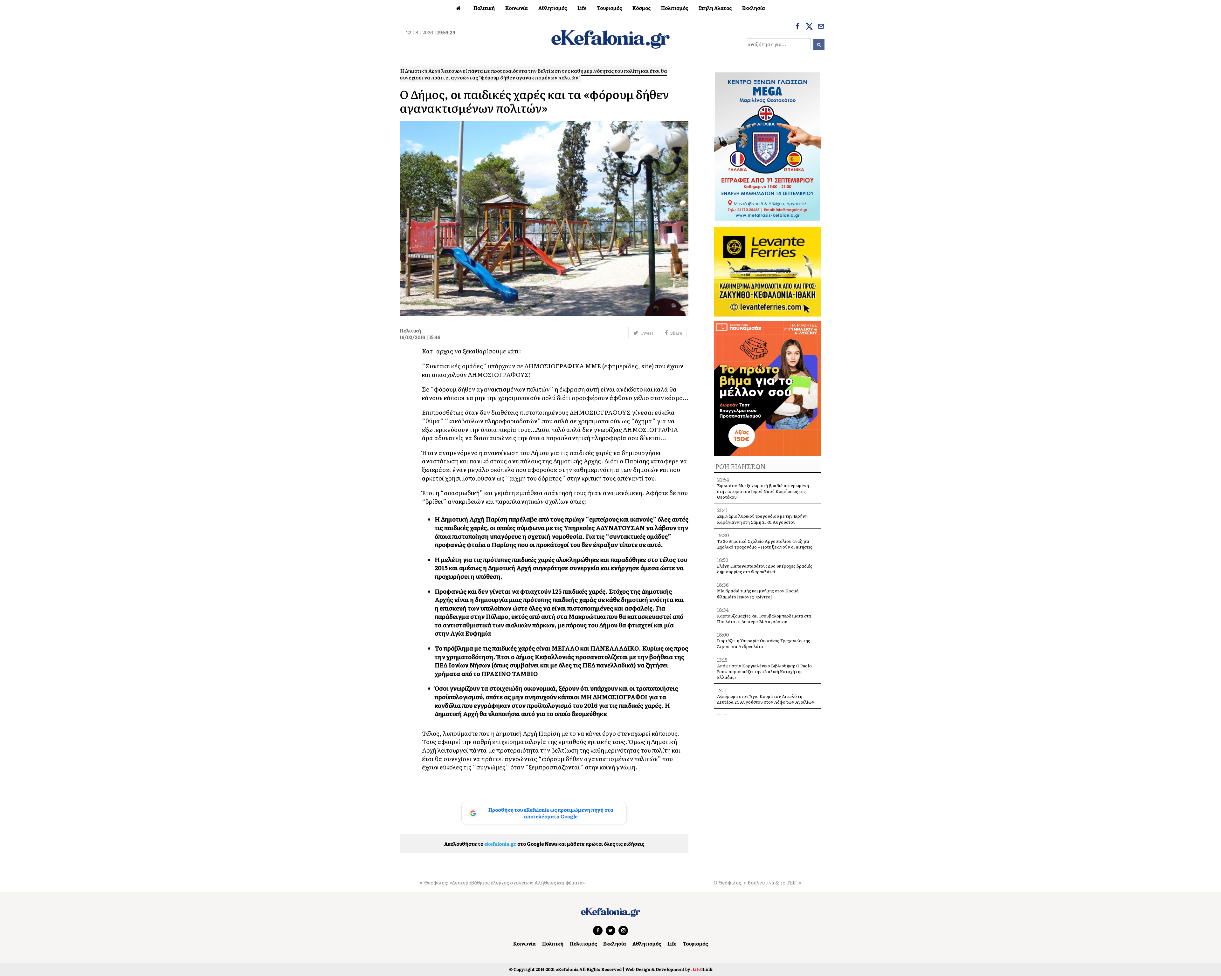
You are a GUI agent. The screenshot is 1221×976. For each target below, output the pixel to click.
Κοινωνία (524, 943)
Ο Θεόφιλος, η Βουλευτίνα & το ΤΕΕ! (755, 882)
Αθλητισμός (646, 943)
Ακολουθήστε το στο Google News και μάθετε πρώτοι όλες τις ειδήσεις (544, 843)
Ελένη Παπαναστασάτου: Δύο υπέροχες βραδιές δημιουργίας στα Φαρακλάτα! (764, 569)
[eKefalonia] (610, 38)
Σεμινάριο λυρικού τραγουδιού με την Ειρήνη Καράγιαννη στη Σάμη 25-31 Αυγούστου (762, 519)
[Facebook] (797, 27)
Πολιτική (552, 943)
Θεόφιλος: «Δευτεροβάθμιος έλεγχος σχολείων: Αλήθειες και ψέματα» (504, 882)
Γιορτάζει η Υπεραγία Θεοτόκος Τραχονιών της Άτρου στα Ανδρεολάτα (763, 643)
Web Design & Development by (668, 969)
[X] (809, 27)
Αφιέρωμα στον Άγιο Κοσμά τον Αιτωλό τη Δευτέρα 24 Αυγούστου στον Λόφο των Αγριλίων (765, 699)
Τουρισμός (695, 943)
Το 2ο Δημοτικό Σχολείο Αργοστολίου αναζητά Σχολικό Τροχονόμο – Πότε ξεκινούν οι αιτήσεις (764, 544)
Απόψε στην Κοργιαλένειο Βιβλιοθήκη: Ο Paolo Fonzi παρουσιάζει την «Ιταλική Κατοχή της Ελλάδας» (764, 671)
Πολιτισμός (583, 943)
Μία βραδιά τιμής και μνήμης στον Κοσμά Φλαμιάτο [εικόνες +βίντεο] (758, 593)
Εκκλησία (614, 943)
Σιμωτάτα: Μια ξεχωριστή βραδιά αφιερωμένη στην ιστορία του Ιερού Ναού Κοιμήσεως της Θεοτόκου (763, 491)
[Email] (820, 27)
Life (671, 943)
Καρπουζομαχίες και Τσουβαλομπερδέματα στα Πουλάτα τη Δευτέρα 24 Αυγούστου (764, 619)
